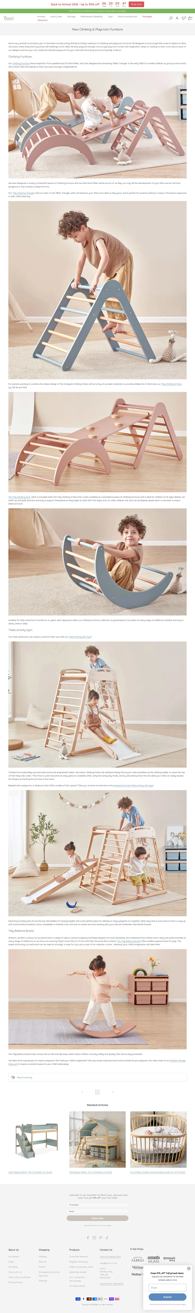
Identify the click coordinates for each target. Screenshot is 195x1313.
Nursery (41, 16)
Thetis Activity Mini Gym (80, 637)
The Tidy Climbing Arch (19, 497)
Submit (167, 1297)
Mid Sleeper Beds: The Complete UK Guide (90, 1172)
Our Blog (12, 1266)
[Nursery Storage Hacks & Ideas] (112, 1092)
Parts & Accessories (127, 16)
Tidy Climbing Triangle (23, 193)
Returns (42, 1261)
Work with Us (15, 1272)
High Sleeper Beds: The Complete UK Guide (30, 1172)
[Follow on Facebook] (88, 1237)
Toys (110, 16)
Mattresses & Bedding (92, 16)
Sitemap (43, 1280)
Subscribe (97, 1218)
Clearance (42, 20)
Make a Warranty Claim (81, 1266)
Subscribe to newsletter (111, 1283)
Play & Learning (24, 1077)
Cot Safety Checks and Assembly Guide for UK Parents (157, 1172)
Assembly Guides (78, 1272)
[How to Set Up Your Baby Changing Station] (82, 1092)
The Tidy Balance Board (128, 941)
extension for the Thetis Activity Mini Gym (133, 785)
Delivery (43, 1256)
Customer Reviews (78, 1256)
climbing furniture (21, 63)
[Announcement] (97, 10)
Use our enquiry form (110, 1256)
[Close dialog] (189, 1268)
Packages (147, 16)
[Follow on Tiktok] (107, 1237)
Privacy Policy (15, 1282)
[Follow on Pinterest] (100, 1237)
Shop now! (136, 4)
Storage (71, 16)
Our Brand (13, 1256)
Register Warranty (78, 1261)
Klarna (42, 1266)
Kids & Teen (56, 16)
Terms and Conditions (19, 1277)
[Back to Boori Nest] (97, 1092)
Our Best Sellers (77, 1286)
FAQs (11, 1261)
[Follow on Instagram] (94, 1237)
